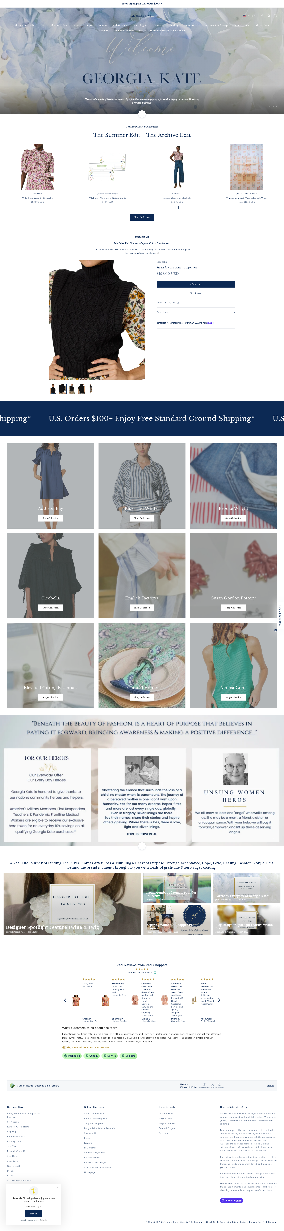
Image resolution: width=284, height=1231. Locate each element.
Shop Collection (142, 237)
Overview (163, 1153)
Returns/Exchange (16, 1156)
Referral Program (167, 1148)
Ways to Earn (165, 1138)
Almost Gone (262, 25)
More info (270, 1105)
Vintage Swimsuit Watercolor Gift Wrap (246, 218)
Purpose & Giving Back (95, 1138)
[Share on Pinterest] (174, 322)
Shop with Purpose (93, 1143)
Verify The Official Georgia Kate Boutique (162, 30)
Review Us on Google (95, 1182)
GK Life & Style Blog (94, 1172)
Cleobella (37, 213)
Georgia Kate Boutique (107, 213)
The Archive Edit (123, 30)
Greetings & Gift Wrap (216, 25)
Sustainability (91, 1153)
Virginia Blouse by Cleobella (177, 218)
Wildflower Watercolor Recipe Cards (107, 218)
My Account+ (14, 1141)
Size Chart (12, 1176)
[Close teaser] (275, 630)
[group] (142, 71)
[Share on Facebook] (166, 322)
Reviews (88, 1162)
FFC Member (90, 1167)
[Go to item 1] (53, 408)
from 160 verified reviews (140, 992)
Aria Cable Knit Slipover (177, 287)
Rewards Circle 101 (16, 1171)
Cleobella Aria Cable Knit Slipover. (121, 269)
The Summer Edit (24, 25)
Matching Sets (141, 25)
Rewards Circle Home (18, 1146)
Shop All (104, 30)
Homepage (89, 1192)
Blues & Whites (59, 25)
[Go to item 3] (72, 408)
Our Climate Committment (97, 1187)
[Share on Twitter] (170, 322)
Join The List (13, 1166)
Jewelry (158, 25)
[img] (142, 989)
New (42, 25)
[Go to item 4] (81, 408)
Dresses (77, 25)
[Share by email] (178, 322)
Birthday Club (14, 1161)
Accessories (191, 25)
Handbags (174, 25)
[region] (142, 71)
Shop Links (12, 1181)
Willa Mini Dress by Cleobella (37, 218)
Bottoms (102, 25)
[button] (66, 1020)
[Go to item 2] (62, 408)
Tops (89, 25)
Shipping (11, 1151)
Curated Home (242, 25)
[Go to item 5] (91, 408)
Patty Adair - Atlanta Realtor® (99, 1148)
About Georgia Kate (94, 1133)
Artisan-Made (120, 25)
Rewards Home (92, 1177)
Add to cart (195, 304)
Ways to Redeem (167, 1143)
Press (87, 1157)
